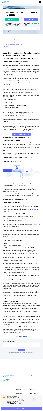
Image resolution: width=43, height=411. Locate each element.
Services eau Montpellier (32, 390)
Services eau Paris (18, 386)
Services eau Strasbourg (32, 393)
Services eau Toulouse (31, 392)
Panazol (8, 211)
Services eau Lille (18, 389)
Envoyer (22, 350)
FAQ (7, 46)
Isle (21, 208)
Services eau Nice (18, 392)
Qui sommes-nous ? (19, 406)
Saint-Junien (34, 209)
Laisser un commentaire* (9, 341)
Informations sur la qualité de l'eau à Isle (15, 42)
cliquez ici (33, 352)
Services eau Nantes (31, 389)
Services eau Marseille (19, 390)
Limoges (18, 208)
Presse (29, 406)
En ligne (30, 19)
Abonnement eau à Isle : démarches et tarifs (15, 39)
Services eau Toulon (19, 393)
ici (34, 270)
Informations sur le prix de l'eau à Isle (14, 44)
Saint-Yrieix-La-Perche (29, 208)
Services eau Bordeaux (32, 386)
